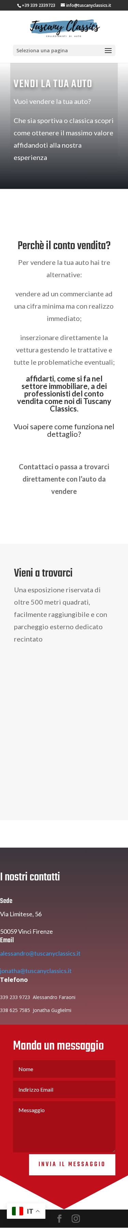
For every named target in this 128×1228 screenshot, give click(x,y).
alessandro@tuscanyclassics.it (40, 953)
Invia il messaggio (72, 1165)
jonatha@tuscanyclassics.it (36, 970)
